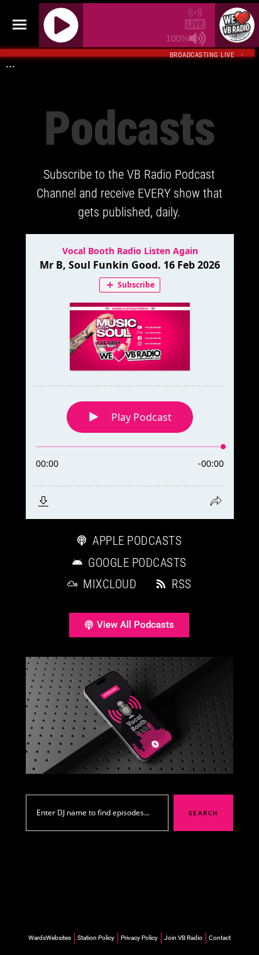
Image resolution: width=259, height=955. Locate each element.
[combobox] (97, 813)
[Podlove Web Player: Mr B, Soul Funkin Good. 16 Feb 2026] (130, 376)
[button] (19, 25)
